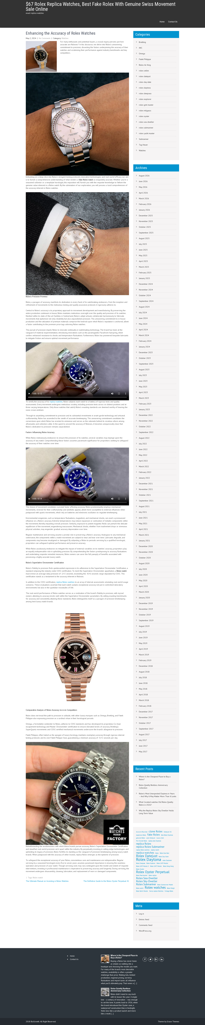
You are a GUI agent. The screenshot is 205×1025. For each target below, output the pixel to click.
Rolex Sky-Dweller (146, 881)
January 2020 (144, 597)
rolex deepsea (145, 93)
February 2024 (145, 341)
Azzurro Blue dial (141, 832)
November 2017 (146, 717)
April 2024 (143, 329)
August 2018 (144, 671)
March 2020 (144, 592)
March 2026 (144, 198)
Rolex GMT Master (156, 866)
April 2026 (143, 193)
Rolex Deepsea (140, 863)
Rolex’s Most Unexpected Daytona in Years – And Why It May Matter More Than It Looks (157, 795)
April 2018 (143, 694)
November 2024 (146, 289)
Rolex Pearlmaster (141, 875)
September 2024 (146, 301)
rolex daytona (145, 88)
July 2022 (143, 443)
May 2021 (143, 523)
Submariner (144, 139)
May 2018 (143, 689)
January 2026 (144, 210)
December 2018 (146, 666)
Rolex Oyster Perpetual (152, 871)
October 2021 (145, 495)
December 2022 (146, 415)
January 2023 (144, 409)
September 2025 (146, 232)
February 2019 (145, 660)
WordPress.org (145, 931)
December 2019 (146, 603)
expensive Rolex (141, 835)
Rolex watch (38, 877)
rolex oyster (144, 116)
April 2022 (143, 461)
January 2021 (144, 540)
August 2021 (144, 506)
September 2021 (146, 500)
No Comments (44, 38)
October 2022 (145, 426)
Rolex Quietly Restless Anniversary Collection (153, 786)
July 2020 (143, 569)
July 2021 (143, 512)
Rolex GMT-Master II (142, 866)
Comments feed (145, 925)
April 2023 (143, 392)
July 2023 (143, 375)
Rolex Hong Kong (168, 866)
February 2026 (145, 204)
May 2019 (143, 643)
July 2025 (143, 244)
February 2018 (145, 706)
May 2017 (143, 751)
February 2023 (145, 403)
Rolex (157, 853)
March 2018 (144, 700)
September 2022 (146, 432)
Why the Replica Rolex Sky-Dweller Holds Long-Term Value (156, 812)
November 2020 (146, 552)
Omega (142, 53)
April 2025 (143, 261)
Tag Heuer (143, 145)
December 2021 (146, 483)
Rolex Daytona (148, 859)
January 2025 (144, 278)
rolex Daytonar (167, 860)
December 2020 (146, 546)
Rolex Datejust (146, 855)
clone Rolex (155, 831)
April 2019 (143, 649)
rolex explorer (145, 99)
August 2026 (144, 175)
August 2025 (144, 238)
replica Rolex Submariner (150, 846)
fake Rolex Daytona (167, 835)
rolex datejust (144, 76)
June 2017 (143, 746)
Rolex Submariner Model (165, 885)
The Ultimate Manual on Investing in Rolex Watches (47, 881)
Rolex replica (152, 875)
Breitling (142, 42)
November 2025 (146, 221)
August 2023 (144, 369)
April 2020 (143, 586)
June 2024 (143, 318)
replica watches (56, 401)
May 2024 (143, 324)
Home (162, 21)
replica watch (155, 850)
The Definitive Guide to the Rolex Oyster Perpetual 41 (106, 881)
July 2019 (143, 632)
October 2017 (145, 723)
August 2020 (144, 563)
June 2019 (143, 637)
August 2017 (144, 734)
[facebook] (145, 959)
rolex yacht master (147, 133)
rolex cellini (144, 70)
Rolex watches (155, 887)
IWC (140, 48)
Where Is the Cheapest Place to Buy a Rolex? (154, 778)
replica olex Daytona (154, 841)
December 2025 (146, 215)
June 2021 (143, 518)
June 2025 (143, 250)
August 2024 (144, 307)
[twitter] (150, 959)
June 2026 (143, 181)
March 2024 (144, 335)
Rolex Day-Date (163, 857)
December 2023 (146, 352)
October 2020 (145, 557)
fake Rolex (153, 834)
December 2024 (146, 284)
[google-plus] (156, 959)
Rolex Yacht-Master (142, 891)
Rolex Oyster (140, 869)
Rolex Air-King (145, 65)
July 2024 (143, 312)
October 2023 (145, 358)
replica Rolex (143, 843)
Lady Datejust (150, 838)
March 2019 (144, 654)
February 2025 (145, 272)
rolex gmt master (146, 105)
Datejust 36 (167, 832)
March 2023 (144, 398)
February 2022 (145, 472)
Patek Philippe (145, 59)
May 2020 (143, 580)
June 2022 (143, 449)
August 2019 (144, 626)
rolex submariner (146, 127)
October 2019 (145, 614)
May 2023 (143, 386)
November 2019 (146, 609)
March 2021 (144, 535)
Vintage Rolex (169, 891)
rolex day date (145, 82)
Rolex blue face (164, 853)
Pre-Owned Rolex (141, 841)
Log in (141, 913)
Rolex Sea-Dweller (147, 878)
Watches (65, 38)
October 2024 (145, 295)
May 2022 (143, 455)
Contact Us (172, 21)
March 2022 (144, 466)
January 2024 (144, 346)
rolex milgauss (145, 110)
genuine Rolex (140, 838)
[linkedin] (161, 959)
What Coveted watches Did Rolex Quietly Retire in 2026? (156, 803)
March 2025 (144, 267)
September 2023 (146, 364)
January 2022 (144, 478)
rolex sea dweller (146, 122)
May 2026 (143, 187)
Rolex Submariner (146, 884)
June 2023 (143, 381)
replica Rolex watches (65, 582)
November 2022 (146, 421)
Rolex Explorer (150, 863)
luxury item (160, 838)
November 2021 (146, 489)
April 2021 (143, 529)
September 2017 (146, 729)
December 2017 (146, 711)
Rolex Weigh (171, 888)
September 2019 (146, 620)
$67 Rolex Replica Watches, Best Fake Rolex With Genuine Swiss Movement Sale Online (100, 6)
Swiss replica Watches (156, 891)
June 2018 (143, 683)
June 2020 (143, 575)
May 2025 (143, 255)
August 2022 (144, 438)
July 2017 (143, 740)
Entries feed (144, 919)
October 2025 (145, 227)
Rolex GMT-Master (162, 863)
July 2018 (143, 677)
